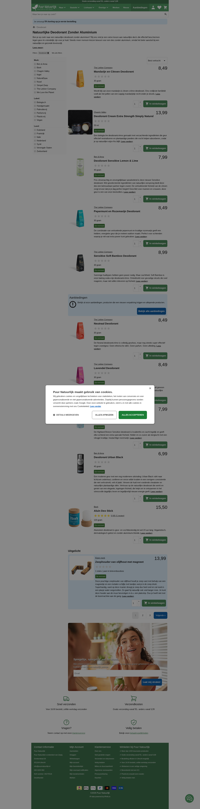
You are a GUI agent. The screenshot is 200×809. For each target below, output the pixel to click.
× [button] (150, 388)
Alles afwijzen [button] (104, 415)
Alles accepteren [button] (133, 415)
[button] (66, 415)
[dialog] (100, 404)
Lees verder (95, 406)
